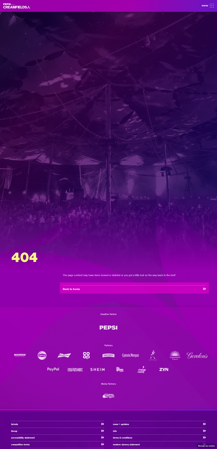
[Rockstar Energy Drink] (20, 357)
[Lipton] (42, 357)
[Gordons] (197, 357)
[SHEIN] (97, 371)
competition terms (20, 444)
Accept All (142, 412)
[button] (11, 420)
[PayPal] (53, 371)
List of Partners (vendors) (30, 435)
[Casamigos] (175, 357)
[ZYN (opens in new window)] (164, 371)
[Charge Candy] (142, 371)
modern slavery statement (126, 444)
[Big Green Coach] (119, 371)
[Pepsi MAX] (108, 329)
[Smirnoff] (108, 357)
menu (208, 6)
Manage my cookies (206, 446)
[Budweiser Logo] (64, 357)
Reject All (142, 421)
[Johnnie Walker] (153, 357)
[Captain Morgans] (131, 357)
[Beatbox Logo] (75, 371)
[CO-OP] (86, 357)
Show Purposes (142, 429)
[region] (93, 419)
